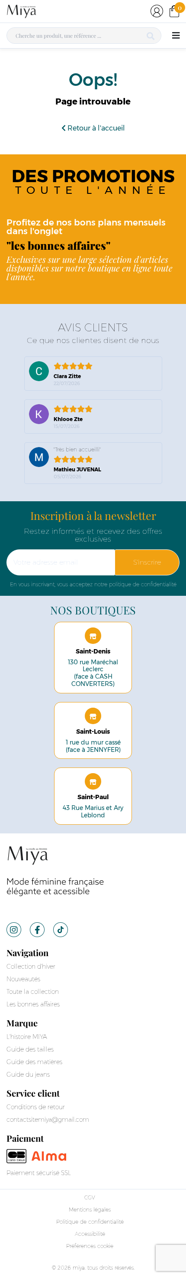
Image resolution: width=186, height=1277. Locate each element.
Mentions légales (90, 1209)
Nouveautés (23, 979)
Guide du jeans (28, 1074)
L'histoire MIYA (26, 1037)
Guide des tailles (30, 1049)
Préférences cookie (89, 1246)
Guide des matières (34, 1062)
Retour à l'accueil (95, 128)
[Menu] (176, 35)
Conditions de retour (35, 1107)
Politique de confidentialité (90, 1221)
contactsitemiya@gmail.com (47, 1120)
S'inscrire (147, 562)
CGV (89, 1197)
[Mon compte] (157, 11)
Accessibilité (90, 1234)
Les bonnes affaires (33, 1004)
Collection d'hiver (30, 966)
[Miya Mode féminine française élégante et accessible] (55, 871)
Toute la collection (32, 992)
